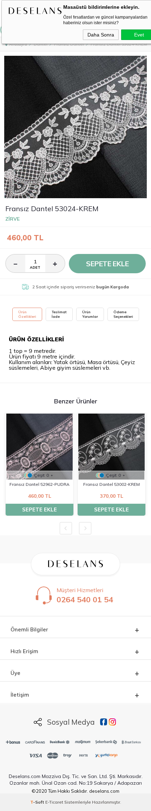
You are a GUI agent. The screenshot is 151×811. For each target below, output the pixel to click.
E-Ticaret (54, 802)
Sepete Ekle (107, 263)
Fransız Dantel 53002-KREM (111, 484)
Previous (66, 528)
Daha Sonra (100, 35)
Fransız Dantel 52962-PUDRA (39, 484)
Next (85, 528)
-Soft (37, 802)
